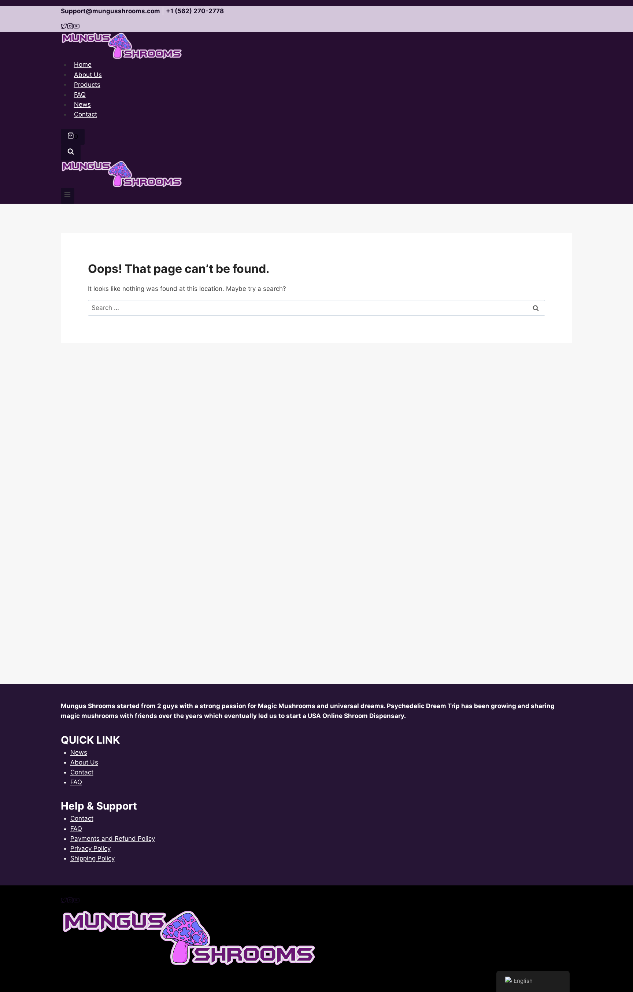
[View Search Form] (71, 152)
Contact (85, 114)
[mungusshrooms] (70, 27)
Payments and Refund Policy (112, 838)
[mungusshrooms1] (64, 27)
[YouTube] (76, 901)
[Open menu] (67, 196)
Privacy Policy (90, 848)
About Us (84, 762)
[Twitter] (64, 901)
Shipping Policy (92, 858)
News (78, 752)
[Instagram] (70, 901)
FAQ (76, 782)
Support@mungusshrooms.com (110, 11)
